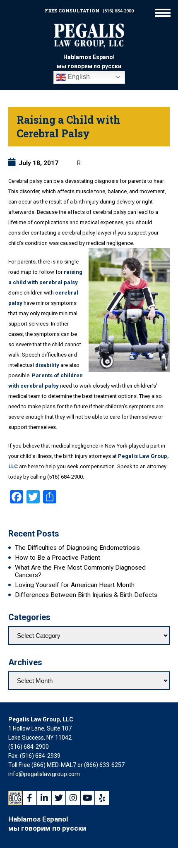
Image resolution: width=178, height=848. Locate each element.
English (78, 76)
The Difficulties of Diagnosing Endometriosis (77, 547)
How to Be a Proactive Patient (57, 557)
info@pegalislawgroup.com (44, 774)
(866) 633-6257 (104, 765)
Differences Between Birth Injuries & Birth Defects (86, 595)
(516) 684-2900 (118, 10)
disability (47, 365)
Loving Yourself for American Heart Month (75, 585)
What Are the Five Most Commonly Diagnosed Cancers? (80, 571)
